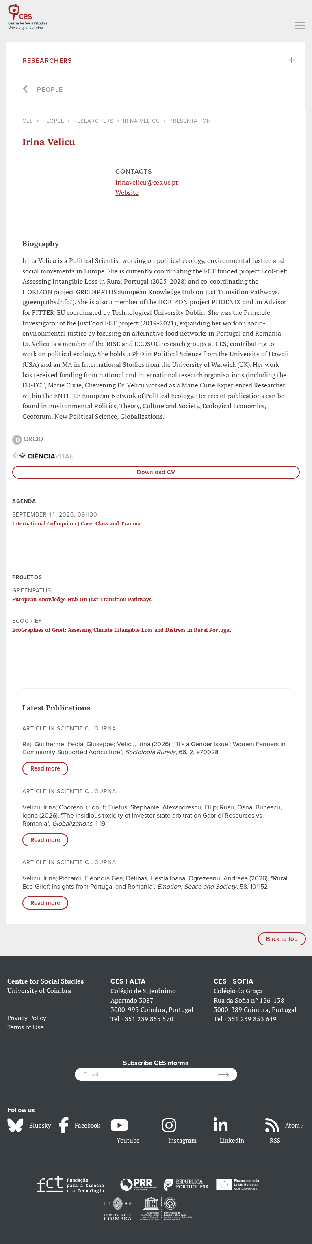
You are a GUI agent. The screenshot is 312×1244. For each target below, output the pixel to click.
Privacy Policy (26, 1018)
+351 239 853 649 (250, 1018)
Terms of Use (25, 1027)
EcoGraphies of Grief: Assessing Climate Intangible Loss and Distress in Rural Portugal (121, 629)
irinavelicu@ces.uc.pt (146, 182)
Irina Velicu (141, 121)
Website (127, 192)
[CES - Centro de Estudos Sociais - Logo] (27, 15)
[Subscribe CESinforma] (227, 1074)
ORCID (32, 439)
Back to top (282, 939)
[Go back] (26, 90)
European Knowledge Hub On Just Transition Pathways (82, 599)
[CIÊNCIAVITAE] (42, 455)
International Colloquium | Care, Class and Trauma (76, 523)
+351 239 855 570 (147, 1018)
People (50, 90)
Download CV (156, 472)
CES (27, 121)
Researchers (47, 61)
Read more (45, 768)
